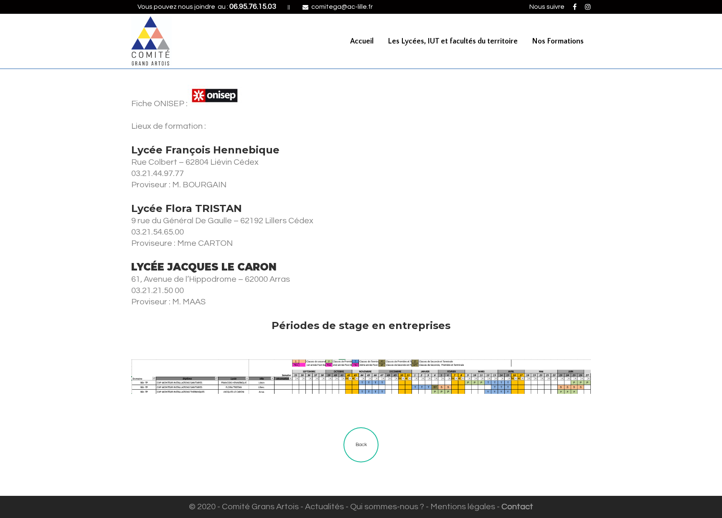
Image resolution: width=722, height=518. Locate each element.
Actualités (324, 507)
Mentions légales (462, 507)
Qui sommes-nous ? (387, 507)
